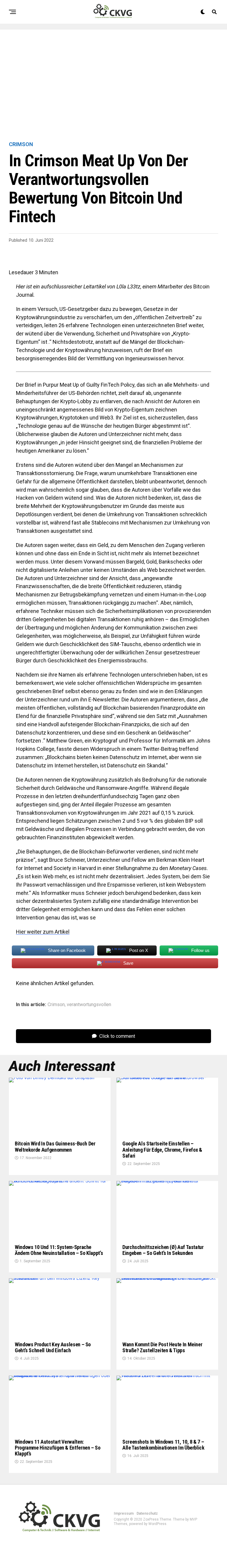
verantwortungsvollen (89, 1004)
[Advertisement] (113, 85)
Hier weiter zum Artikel (42, 932)
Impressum (124, 1513)
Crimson (56, 1004)
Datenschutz (147, 1513)
